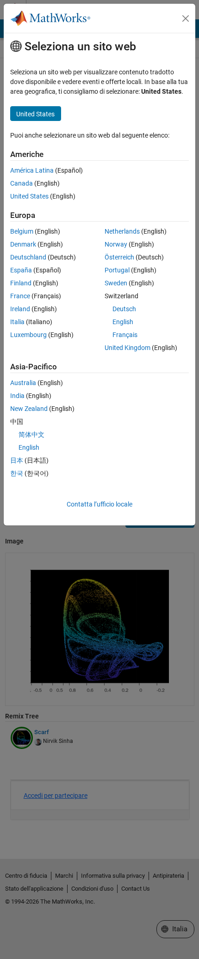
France (20, 296)
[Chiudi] (185, 18)
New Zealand (29, 408)
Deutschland (28, 257)
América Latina (32, 170)
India (17, 395)
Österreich (119, 257)
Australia (23, 382)
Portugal (117, 270)
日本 (16, 460)
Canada (21, 183)
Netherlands (122, 231)
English (122, 322)
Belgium (21, 231)
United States (29, 196)
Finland (20, 283)
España (21, 270)
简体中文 (31, 434)
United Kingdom (127, 347)
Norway (116, 244)
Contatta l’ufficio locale (99, 504)
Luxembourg (28, 334)
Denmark (23, 244)
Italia (17, 322)
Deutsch (124, 309)
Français (124, 334)
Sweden (116, 283)
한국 (16, 473)
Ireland (20, 309)
